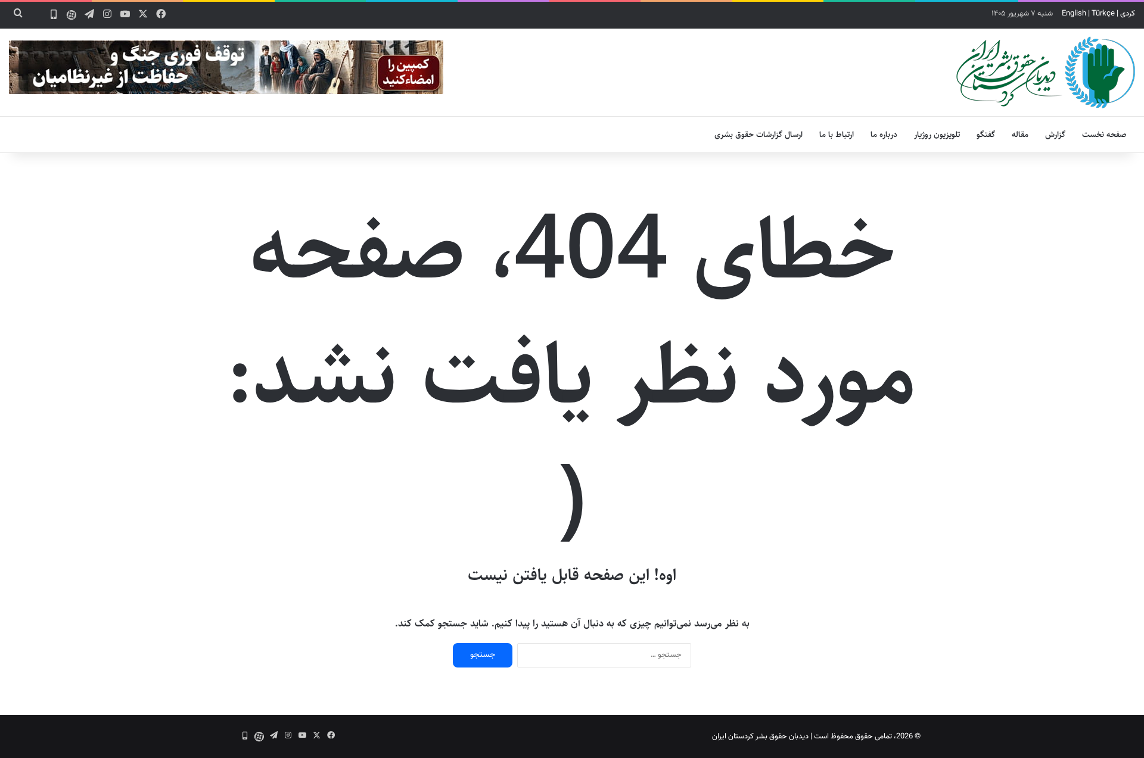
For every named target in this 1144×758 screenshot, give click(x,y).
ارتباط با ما (836, 134)
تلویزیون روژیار (937, 134)
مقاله (1020, 134)
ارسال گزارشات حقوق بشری (758, 134)
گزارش (1055, 134)
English (1074, 14)
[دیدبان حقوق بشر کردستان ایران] (1045, 72)
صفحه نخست (1104, 134)
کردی (1127, 14)
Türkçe (1103, 14)
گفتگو (986, 134)
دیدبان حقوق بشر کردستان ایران (760, 737)
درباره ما (884, 134)
